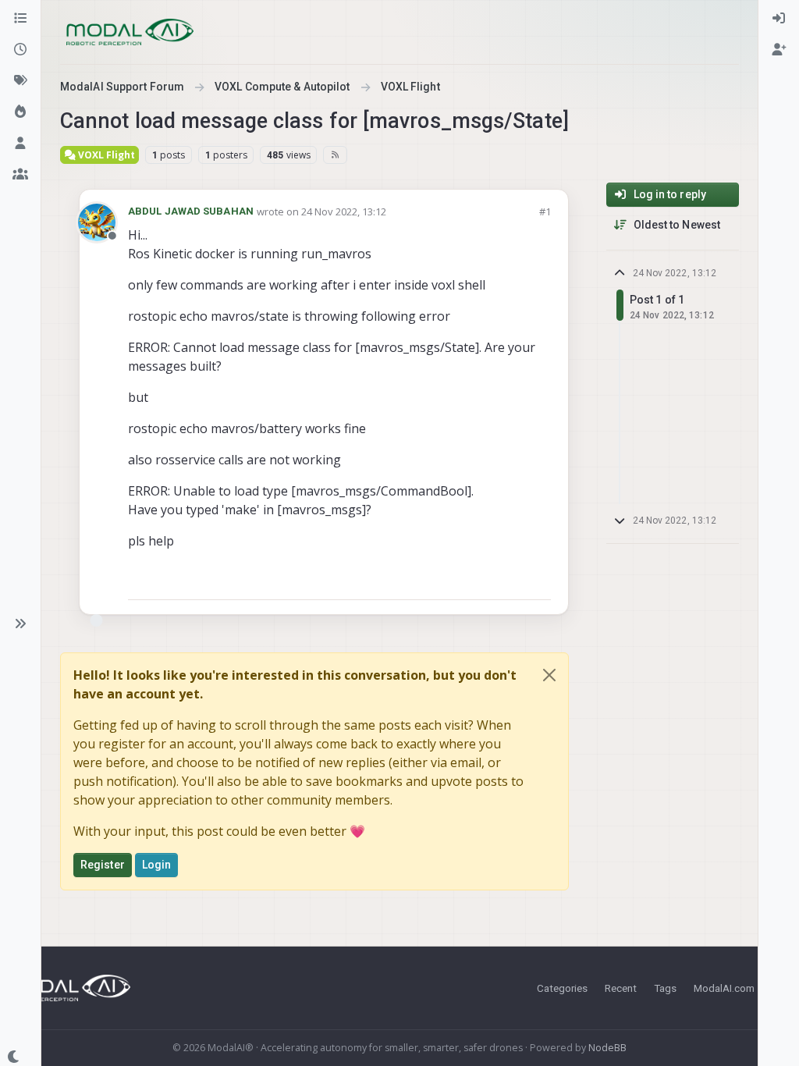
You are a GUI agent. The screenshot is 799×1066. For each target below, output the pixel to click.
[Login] (779, 18)
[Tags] (20, 81)
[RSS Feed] (335, 154)
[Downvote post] (538, 581)
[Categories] (20, 18)
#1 (545, 211)
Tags (665, 988)
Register (102, 864)
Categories (562, 988)
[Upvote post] (483, 581)
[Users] (20, 143)
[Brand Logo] (130, 32)
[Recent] (20, 49)
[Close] (549, 675)
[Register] (779, 49)
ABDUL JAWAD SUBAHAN (191, 211)
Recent (621, 988)
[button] (20, 623)
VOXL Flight (105, 155)
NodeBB (607, 1047)
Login (157, 864)
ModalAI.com (724, 988)
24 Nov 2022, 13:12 (343, 211)
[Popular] (20, 112)
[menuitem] (779, 18)
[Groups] (20, 174)
